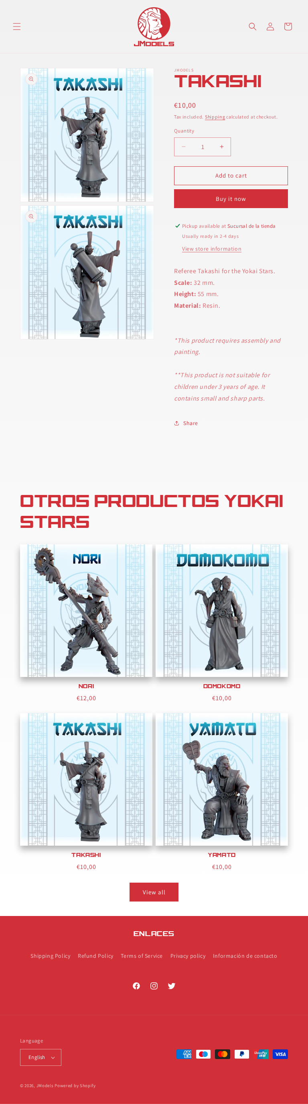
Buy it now (231, 198)
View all (154, 892)
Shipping (215, 117)
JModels (45, 1085)
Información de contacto (245, 955)
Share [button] (190, 423)
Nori (86, 687)
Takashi (86, 855)
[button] (17, 26)
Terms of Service (142, 955)
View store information (211, 248)
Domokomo (222, 687)
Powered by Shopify (75, 1085)
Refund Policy (95, 955)
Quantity (184, 130)
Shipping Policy (50, 955)
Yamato (222, 855)
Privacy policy (187, 955)
